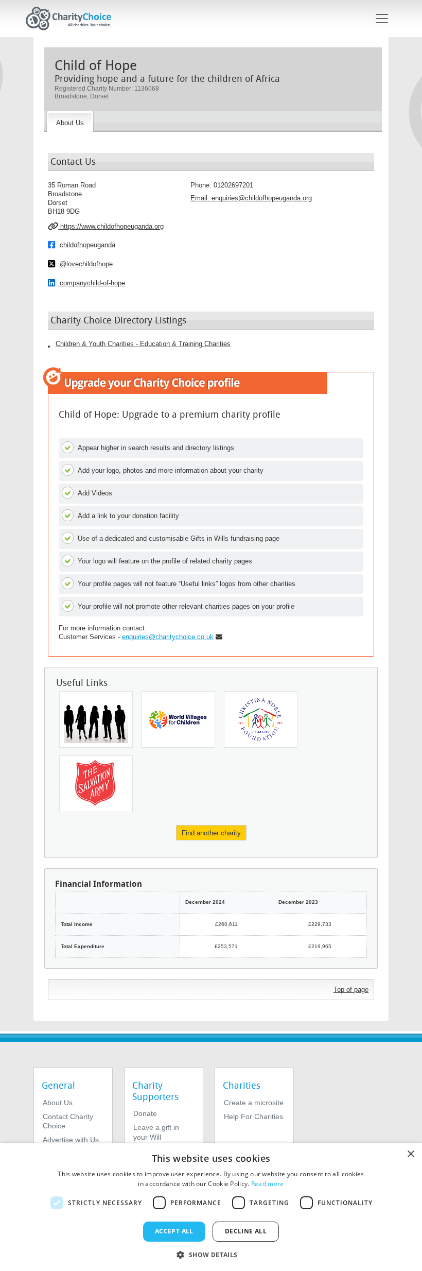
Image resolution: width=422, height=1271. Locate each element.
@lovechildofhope (85, 264)
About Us (58, 1102)
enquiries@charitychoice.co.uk (168, 637)
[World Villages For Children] (178, 719)
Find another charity (211, 833)
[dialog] (211, 1207)
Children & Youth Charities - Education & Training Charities (143, 344)
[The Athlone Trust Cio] (96, 719)
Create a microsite (254, 1102)
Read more (267, 1183)
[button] (210, 1254)
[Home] (72, 18)
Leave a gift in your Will (156, 1132)
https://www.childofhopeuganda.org (111, 226)
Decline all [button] (246, 1231)
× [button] (410, 1154)
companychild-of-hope (91, 283)
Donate (145, 1113)
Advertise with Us (71, 1140)
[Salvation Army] (96, 783)
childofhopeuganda (86, 245)
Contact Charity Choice (68, 1121)
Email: (251, 198)
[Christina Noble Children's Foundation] (260, 719)
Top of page (350, 989)
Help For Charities (253, 1116)
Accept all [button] (174, 1231)
